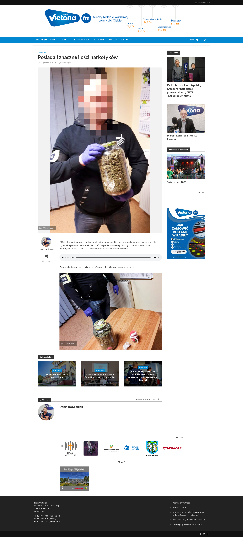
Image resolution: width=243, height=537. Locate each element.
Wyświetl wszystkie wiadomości (148, 399)
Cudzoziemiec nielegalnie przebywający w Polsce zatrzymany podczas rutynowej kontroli (143, 375)
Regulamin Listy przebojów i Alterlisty (189, 519)
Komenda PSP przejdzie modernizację (57, 375)
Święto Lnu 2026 (176, 182)
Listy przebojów (81, 40)
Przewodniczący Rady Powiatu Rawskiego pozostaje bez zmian (100, 375)
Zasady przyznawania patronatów (187, 524)
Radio (53, 40)
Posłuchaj (193, 40)
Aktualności (41, 40)
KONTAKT (125, 40)
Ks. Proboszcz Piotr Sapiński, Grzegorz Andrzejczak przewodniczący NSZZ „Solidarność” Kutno (184, 91)
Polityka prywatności (181, 502)
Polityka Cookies (180, 507)
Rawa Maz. (43, 52)
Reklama (113, 40)
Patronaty (99, 40)
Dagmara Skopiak (64, 62)
